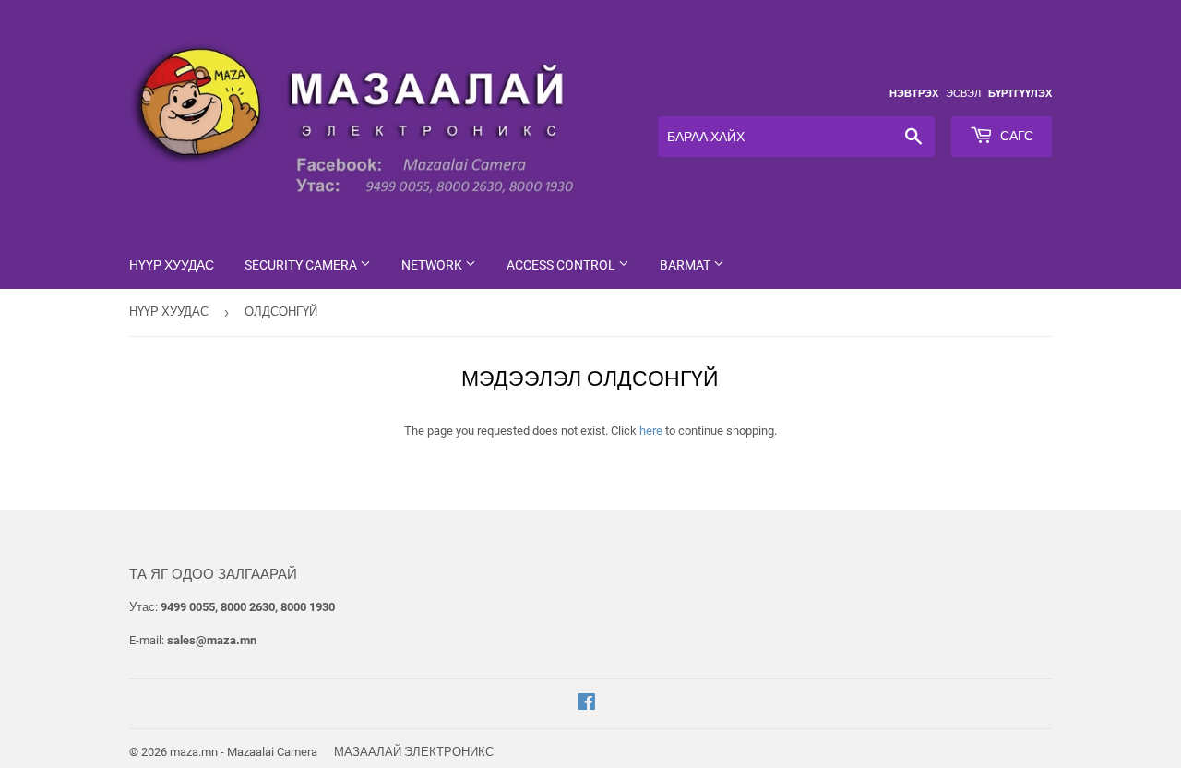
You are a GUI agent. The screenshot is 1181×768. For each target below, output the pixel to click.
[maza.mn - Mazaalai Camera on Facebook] (586, 705)
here (650, 431)
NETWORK (433, 265)
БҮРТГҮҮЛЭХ (1020, 94)
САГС (1015, 135)
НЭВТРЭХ (913, 94)
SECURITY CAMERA (302, 265)
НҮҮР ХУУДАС (171, 265)
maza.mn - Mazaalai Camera (243, 752)
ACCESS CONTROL (562, 265)
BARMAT (686, 265)
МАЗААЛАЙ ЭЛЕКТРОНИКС (414, 752)
